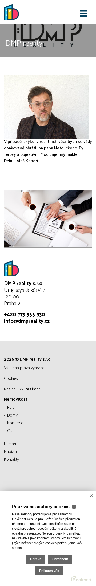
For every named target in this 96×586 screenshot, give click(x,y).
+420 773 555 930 (24, 314)
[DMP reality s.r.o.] (30, 12)
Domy (12, 415)
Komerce (15, 423)
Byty (10, 407)
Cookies (11, 378)
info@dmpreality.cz (27, 321)
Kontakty (11, 459)
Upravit (35, 559)
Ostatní (13, 430)
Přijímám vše (49, 571)
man (32, 389)
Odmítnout (60, 559)
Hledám (10, 444)
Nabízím (11, 451)
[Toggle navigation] (84, 14)
